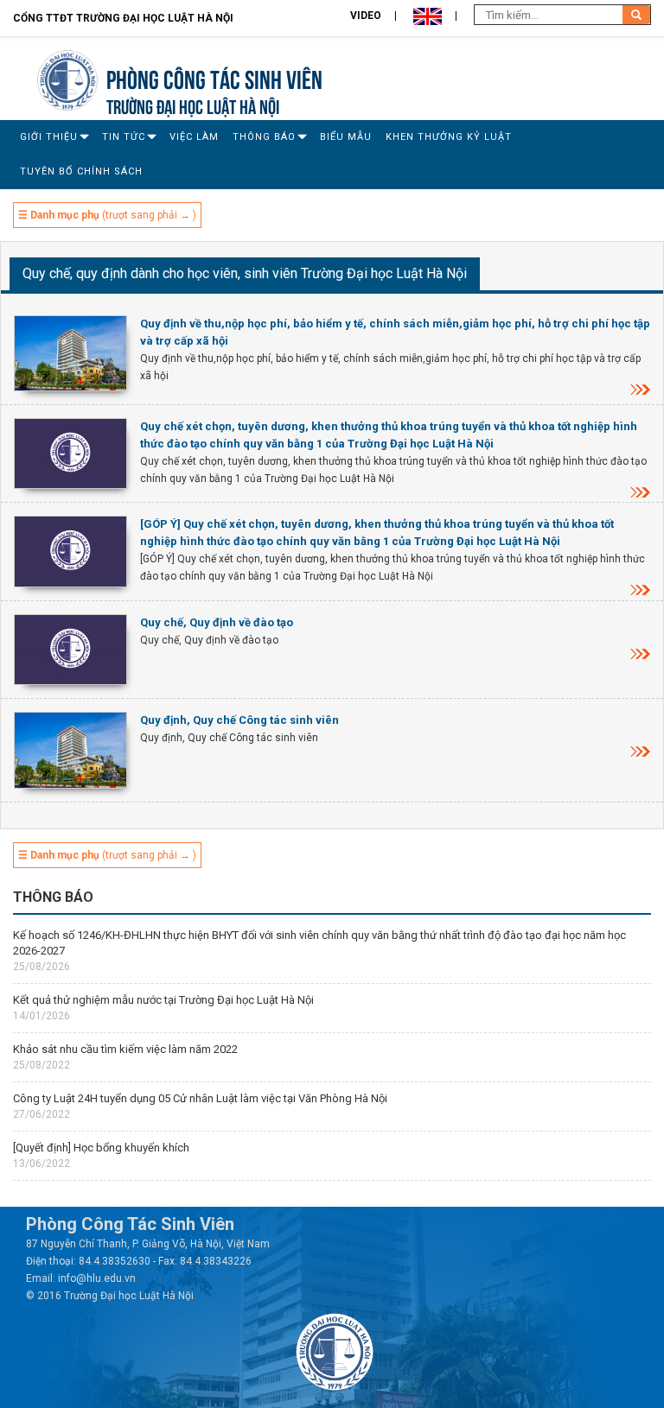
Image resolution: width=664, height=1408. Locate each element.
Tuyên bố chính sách (81, 171)
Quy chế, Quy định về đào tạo (216, 622)
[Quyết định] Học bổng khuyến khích (101, 1147)
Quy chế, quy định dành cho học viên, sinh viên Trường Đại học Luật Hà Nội (244, 273)
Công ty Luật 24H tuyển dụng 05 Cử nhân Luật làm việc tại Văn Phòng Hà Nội (200, 1098)
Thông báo (264, 137)
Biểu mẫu (346, 137)
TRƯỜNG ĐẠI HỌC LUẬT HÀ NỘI (192, 104)
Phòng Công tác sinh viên (214, 77)
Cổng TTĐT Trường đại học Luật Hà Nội (123, 18)
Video (365, 16)
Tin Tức (123, 137)
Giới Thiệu (49, 137)
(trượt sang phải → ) (107, 215)
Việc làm (194, 137)
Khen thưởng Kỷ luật (449, 137)
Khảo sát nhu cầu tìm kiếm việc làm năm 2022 (125, 1049)
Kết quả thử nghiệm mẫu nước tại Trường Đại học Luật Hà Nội (163, 999)
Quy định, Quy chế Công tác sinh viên (239, 720)
